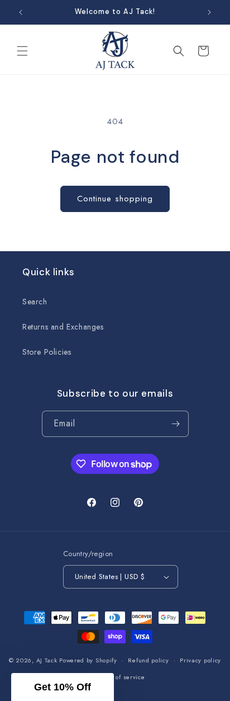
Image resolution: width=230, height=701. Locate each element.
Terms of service (120, 676)
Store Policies (46, 351)
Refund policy (148, 660)
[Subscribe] (176, 424)
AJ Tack (48, 660)
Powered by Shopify (88, 660)
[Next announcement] (209, 12)
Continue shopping (115, 198)
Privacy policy (200, 660)
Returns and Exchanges (63, 326)
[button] (22, 51)
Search (34, 301)
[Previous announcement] (20, 12)
